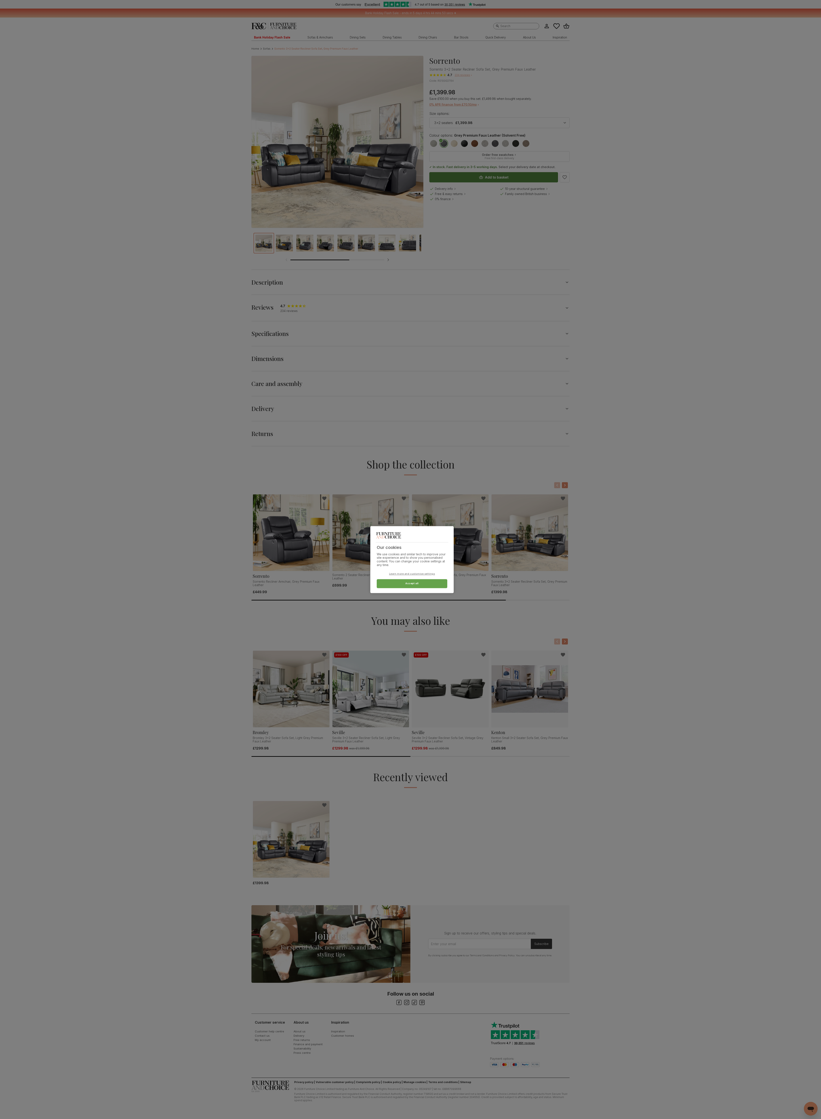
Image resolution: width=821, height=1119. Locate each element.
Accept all (412, 583)
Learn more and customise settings (412, 573)
